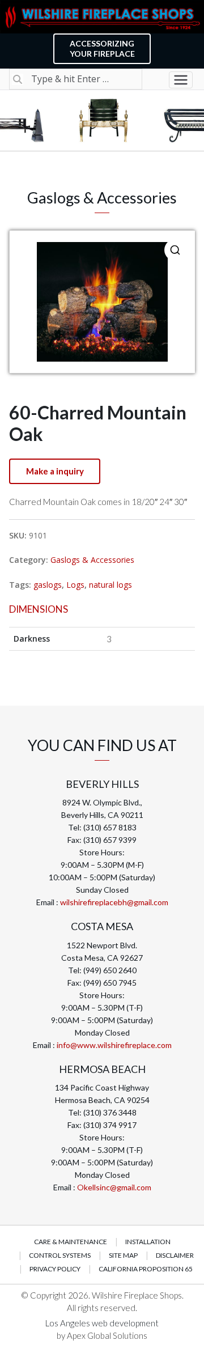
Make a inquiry (55, 471)
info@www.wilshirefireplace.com (114, 1045)
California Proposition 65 (146, 1269)
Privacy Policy (54, 1269)
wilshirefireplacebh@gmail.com (114, 902)
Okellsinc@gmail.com (114, 1187)
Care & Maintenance (70, 1241)
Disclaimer (175, 1255)
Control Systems (60, 1255)
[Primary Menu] (181, 79)
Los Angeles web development (102, 1323)
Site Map (123, 1255)
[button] (175, 250)
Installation (148, 1241)
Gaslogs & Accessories (92, 559)
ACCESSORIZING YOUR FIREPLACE (102, 48)
